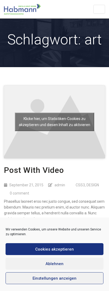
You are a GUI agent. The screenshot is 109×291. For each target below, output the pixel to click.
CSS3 (80, 185)
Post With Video (34, 170)
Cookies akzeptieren (54, 249)
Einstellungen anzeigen (54, 278)
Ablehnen (54, 263)
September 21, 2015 (26, 185)
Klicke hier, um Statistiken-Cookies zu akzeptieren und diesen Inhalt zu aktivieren (54, 122)
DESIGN (93, 185)
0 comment (19, 193)
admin (59, 185)
